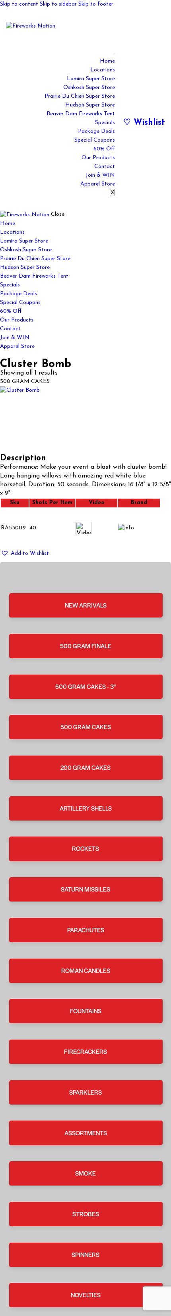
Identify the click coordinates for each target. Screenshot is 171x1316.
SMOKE (85, 1173)
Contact (104, 167)
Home (107, 61)
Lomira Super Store (91, 79)
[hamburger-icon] (114, 54)
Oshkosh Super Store (89, 88)
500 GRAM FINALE (85, 645)
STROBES (85, 1213)
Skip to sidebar (58, 4)
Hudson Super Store (90, 105)
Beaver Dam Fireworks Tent (81, 114)
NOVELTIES (86, 1294)
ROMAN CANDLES (85, 970)
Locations (102, 70)
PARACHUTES (85, 929)
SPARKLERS (85, 1092)
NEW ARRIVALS (86, 605)
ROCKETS (85, 848)
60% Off (104, 149)
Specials (105, 123)
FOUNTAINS (85, 1010)
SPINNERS (85, 1254)
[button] (25, 553)
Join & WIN (100, 175)
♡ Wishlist (144, 122)
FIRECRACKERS (85, 1051)
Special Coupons (94, 140)
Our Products (98, 158)
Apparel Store (97, 184)
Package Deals (96, 131)
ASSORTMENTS (85, 1133)
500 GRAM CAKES (85, 726)
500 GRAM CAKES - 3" (85, 686)
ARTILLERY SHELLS (86, 808)
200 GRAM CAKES (85, 767)
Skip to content (19, 4)
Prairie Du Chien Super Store (80, 96)
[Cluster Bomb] (85, 420)
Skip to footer (95, 4)
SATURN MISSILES (85, 889)
